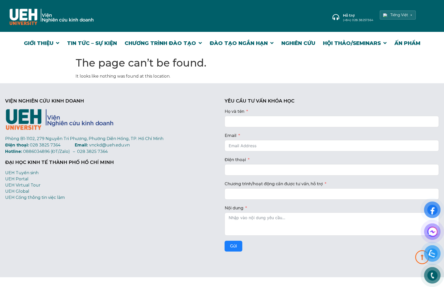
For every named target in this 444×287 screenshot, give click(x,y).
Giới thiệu (38, 43)
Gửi (233, 246)
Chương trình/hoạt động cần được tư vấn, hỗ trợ (274, 183)
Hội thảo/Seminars (352, 43)
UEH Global (17, 191)
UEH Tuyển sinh (22, 172)
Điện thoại (235, 159)
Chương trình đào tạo (160, 43)
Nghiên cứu (298, 43)
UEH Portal (17, 179)
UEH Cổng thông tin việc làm (35, 197)
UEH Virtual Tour (23, 185)
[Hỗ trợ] (335, 17)
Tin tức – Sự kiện (92, 43)
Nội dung (234, 208)
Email (230, 135)
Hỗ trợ (349, 15)
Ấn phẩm (407, 43)
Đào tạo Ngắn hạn (239, 43)
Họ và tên (234, 111)
